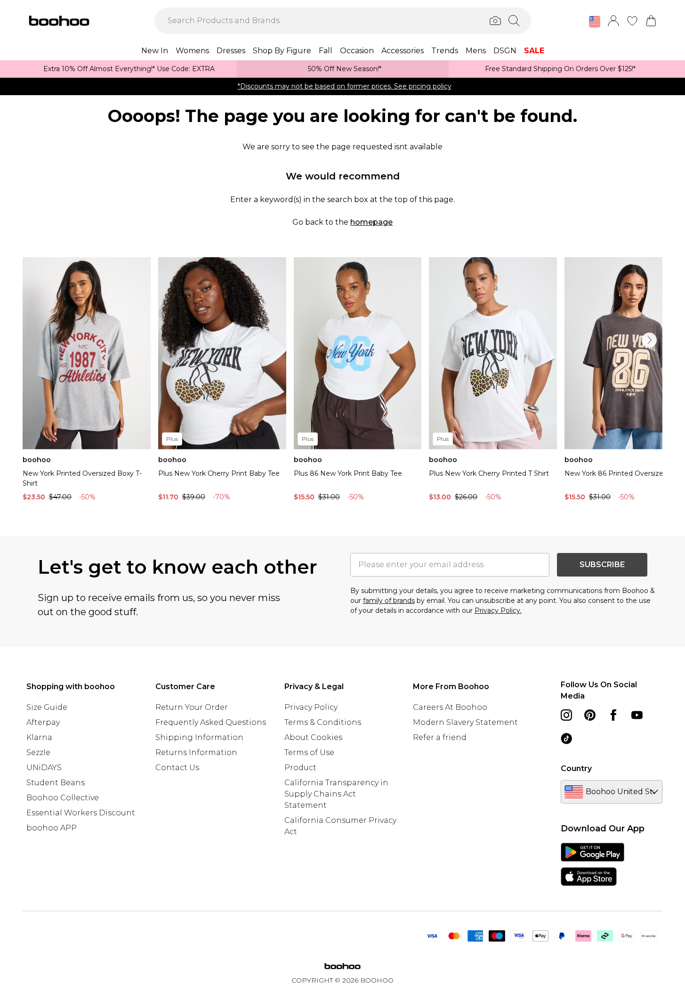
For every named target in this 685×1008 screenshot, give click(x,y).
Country (576, 768)
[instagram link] (566, 715)
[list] (342, 381)
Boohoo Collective (62, 797)
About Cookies (313, 737)
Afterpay (43, 722)
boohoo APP (51, 827)
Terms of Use (309, 752)
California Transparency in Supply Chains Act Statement (336, 794)
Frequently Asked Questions (210, 722)
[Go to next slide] (649, 340)
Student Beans (55, 782)
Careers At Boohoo (450, 707)
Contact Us (177, 767)
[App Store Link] (592, 864)
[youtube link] (637, 715)
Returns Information (196, 752)
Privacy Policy (311, 707)
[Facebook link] (613, 715)
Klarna (39, 737)
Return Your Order (191, 707)
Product (300, 767)
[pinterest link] (590, 715)
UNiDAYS (44, 767)
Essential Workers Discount (80, 812)
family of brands (389, 600)
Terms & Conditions (322, 722)
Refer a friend (440, 737)
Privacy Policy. (498, 610)
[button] (594, 21)
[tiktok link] (566, 738)
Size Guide (46, 707)
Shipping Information (199, 737)
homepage (371, 222)
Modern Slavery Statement (465, 722)
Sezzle (38, 752)
